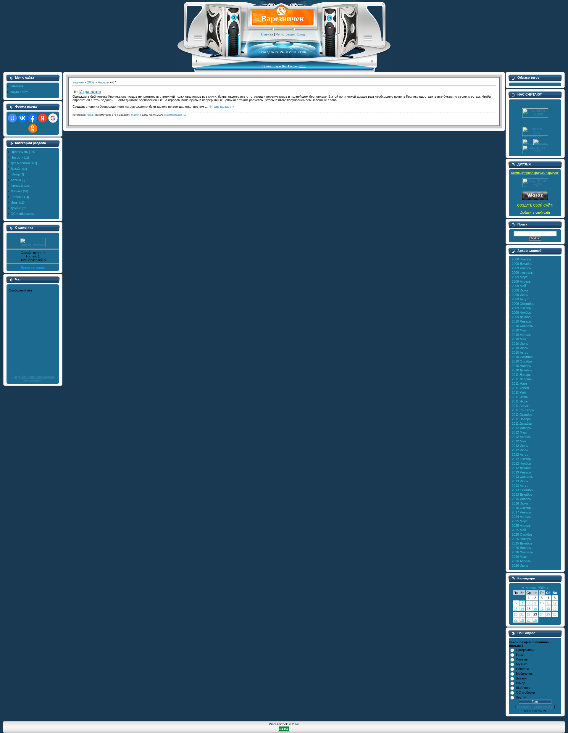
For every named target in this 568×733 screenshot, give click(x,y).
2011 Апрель (521, 388)
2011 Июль (520, 401)
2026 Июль (520, 565)
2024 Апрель (521, 516)
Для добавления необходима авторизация (33, 378)
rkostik (135, 114)
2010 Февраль (522, 326)
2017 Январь (521, 512)
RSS (302, 66)
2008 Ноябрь (521, 259)
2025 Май (519, 530)
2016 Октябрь (522, 508)
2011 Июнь (520, 397)
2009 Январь (521, 268)
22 (528, 614)
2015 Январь (521, 499)
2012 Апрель (521, 437)
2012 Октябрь (522, 459)
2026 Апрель (521, 561)
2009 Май (519, 286)
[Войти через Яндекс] (42, 118)
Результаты (524, 706)
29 (528, 620)
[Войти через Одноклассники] (32, 128)
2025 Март (519, 521)
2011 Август (521, 405)
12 (554, 603)
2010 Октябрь (522, 361)
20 (515, 614)
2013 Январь (521, 472)
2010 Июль (520, 348)
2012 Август (521, 454)
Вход (301, 34)
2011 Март (519, 383)
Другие (16, 208)
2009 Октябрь (522, 308)
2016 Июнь (520, 503)
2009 (90, 82)
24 (541, 614)
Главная (267, 34)
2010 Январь (521, 321)
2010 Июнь (520, 343)
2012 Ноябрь (521, 463)
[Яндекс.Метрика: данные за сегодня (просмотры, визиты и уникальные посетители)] (33, 242)
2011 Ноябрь (521, 419)
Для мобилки (20, 163)
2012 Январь (521, 428)
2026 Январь (521, 548)
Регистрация (285, 34)
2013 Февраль (522, 477)
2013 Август (521, 485)
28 (522, 620)
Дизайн (16, 168)
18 (548, 608)
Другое (521, 697)
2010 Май (519, 339)
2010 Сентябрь (523, 357)
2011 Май (519, 392)
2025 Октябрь (522, 534)
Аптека (16, 180)
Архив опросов (543, 706)
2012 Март (519, 432)
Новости (17, 157)
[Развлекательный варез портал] (535, 199)
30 (535, 620)
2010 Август (521, 352)
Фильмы (17, 185)
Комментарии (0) (175, 114)
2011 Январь (521, 374)
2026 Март (519, 556)
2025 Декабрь (522, 543)
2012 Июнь (520, 445)
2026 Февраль (522, 552)
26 (554, 614)
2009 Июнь (520, 290)
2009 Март (519, 277)
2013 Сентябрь (523, 490)
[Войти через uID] (12, 118)
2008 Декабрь (522, 263)
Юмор (15, 174)
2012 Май (519, 441)
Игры (14, 202)
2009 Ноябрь (521, 312)
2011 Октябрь (522, 414)
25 (548, 614)
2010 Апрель (521, 334)
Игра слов (90, 91)
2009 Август (521, 299)
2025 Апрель (521, 525)
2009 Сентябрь (523, 303)
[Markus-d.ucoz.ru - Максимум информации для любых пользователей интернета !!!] (535, 186)
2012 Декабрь (522, 468)
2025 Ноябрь (521, 539)
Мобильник (524, 673)
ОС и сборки (20, 213)
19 (554, 608)
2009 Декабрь (522, 317)
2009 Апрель (521, 281)
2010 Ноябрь (521, 366)
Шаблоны (18, 197)
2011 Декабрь (522, 423)
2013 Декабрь (522, 494)
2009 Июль (520, 295)
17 (541, 608)
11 (548, 603)
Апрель (103, 82)
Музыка (16, 191)
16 (535, 608)
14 (522, 608)
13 (515, 608)
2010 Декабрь (522, 370)
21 (522, 614)
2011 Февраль (522, 379)
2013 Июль (520, 481)
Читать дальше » (221, 106)
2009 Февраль (522, 272)
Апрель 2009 (535, 587)
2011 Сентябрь (523, 410)
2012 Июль (520, 450)
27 (515, 620)
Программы (19, 152)
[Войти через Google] (53, 118)
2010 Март (519, 330)
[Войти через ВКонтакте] (22, 118)
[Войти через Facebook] (32, 118)
